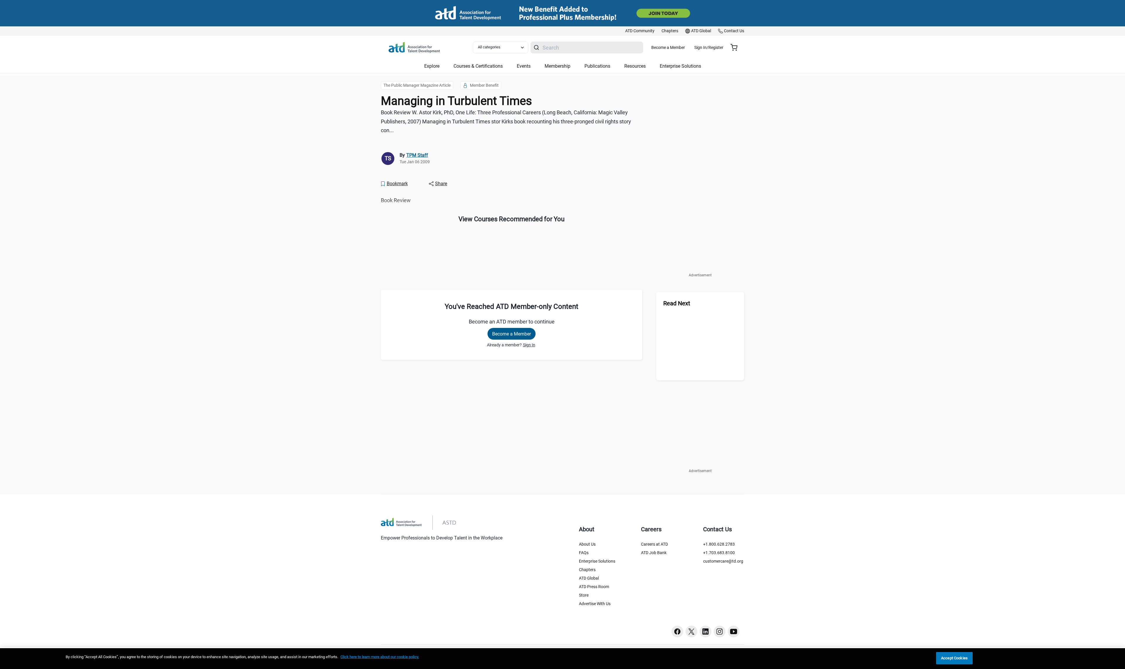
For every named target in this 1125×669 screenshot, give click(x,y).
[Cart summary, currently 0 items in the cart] (736, 47)
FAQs (584, 552)
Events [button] (524, 66)
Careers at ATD (654, 544)
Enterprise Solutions (597, 561)
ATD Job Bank (654, 552)
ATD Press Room (594, 586)
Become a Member (668, 47)
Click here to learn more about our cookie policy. (379, 657)
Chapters (587, 569)
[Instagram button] (719, 631)
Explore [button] (431, 66)
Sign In (529, 345)
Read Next (676, 303)
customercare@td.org (723, 561)
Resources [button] (635, 66)
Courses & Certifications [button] (478, 66)
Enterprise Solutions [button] (680, 66)
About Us (587, 544)
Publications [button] (597, 66)
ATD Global (589, 578)
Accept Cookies (954, 658)
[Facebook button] (677, 631)
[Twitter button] (691, 631)
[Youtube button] (733, 631)
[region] (562, 658)
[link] (639, 31)
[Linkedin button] (705, 631)
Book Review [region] (396, 200)
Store (584, 595)
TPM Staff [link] (417, 155)
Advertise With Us (595, 603)
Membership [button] (557, 66)
